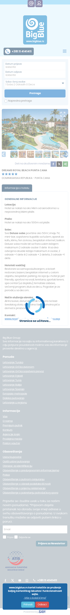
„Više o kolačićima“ (35, 598)
